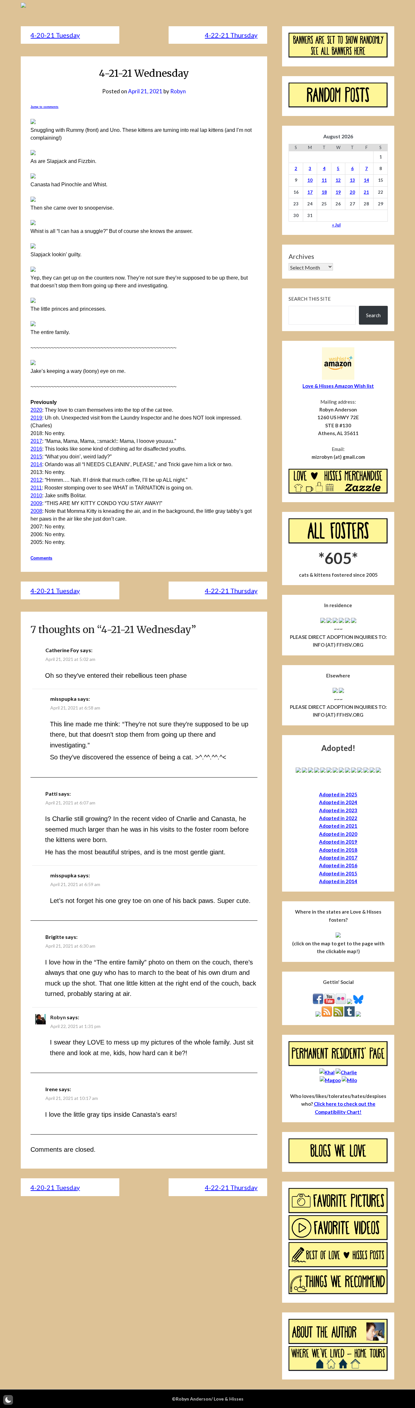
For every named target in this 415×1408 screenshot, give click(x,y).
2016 (36, 449)
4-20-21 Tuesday (55, 35)
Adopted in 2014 (338, 881)
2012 (36, 480)
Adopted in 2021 (338, 826)
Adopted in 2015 (338, 873)
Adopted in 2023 (338, 810)
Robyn (178, 91)
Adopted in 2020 (338, 834)
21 (366, 192)
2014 (36, 464)
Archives (301, 256)
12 (338, 180)
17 (310, 192)
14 (366, 180)
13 (352, 180)
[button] (8, 1400)
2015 (36, 456)
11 (324, 180)
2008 (36, 511)
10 (310, 180)
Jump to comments (44, 107)
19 (338, 192)
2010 (36, 495)
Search (373, 315)
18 (324, 192)
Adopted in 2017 (338, 857)
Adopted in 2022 (338, 818)
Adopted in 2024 (338, 802)
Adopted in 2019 (338, 842)
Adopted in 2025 (338, 794)
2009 (36, 503)
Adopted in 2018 (338, 850)
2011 (36, 487)
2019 (36, 418)
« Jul (336, 224)
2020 (36, 410)
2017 (36, 441)
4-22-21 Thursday (231, 35)
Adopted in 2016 (338, 865)
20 (352, 192)
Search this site (310, 299)
